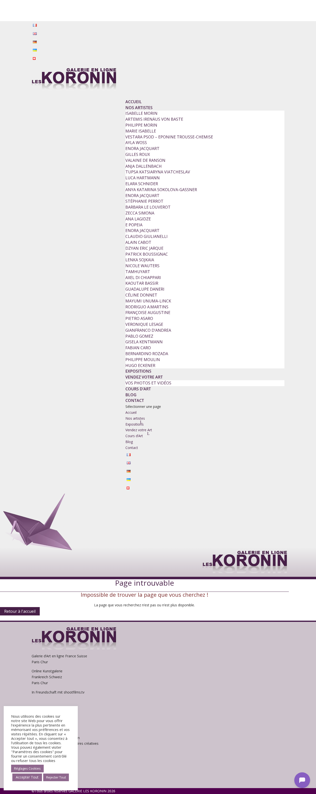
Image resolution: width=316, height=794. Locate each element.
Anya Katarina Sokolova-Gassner (161, 189)
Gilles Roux (137, 154)
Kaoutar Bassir (141, 283)
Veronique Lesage (144, 324)
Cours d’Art (138, 389)
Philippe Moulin (142, 359)
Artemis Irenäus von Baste (154, 119)
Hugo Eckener (140, 365)
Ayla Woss (136, 142)
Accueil (133, 101)
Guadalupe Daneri (144, 289)
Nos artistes (139, 107)
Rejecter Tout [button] (56, 777)
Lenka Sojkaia (139, 260)
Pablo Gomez (139, 336)
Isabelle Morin (141, 113)
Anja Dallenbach (143, 166)
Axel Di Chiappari (143, 277)
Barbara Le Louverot (148, 207)
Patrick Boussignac (146, 254)
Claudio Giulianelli (146, 236)
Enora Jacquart (142, 148)
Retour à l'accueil (20, 611)
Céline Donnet (141, 295)
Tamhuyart (137, 271)
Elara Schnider (141, 183)
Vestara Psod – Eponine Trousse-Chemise (169, 137)
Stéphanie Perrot (144, 201)
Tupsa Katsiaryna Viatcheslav (157, 172)
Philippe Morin (141, 125)
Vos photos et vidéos (148, 383)
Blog (131, 394)
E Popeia (133, 225)
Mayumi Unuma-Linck (148, 301)
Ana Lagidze (138, 219)
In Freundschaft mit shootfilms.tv (58, 692)
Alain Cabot (138, 242)
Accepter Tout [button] (27, 777)
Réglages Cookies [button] (27, 768)
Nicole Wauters (142, 265)
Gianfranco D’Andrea (148, 330)
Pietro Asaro (139, 318)
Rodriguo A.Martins (146, 307)
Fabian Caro (138, 347)
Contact (134, 400)
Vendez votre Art (144, 377)
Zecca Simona (139, 213)
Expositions (138, 371)
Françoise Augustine (147, 312)
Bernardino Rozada (146, 353)
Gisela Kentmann (144, 342)
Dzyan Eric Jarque (144, 248)
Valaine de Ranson (145, 160)
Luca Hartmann (142, 178)
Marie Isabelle (140, 131)
